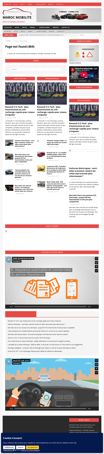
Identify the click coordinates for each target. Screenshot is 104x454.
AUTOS (15, 4)
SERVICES (50, 4)
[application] (84, 74)
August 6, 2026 (20, 164)
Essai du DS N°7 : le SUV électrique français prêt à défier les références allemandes (35, 351)
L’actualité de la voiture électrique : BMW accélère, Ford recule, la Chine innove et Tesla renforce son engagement (45, 345)
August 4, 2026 (20, 193)
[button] (52, 282)
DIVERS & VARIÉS (40, 4)
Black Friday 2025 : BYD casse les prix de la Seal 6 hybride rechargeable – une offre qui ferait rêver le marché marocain (57, 185)
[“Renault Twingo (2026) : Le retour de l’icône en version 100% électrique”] (41, 143)
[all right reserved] (19, 134)
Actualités (7, 4)
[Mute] (93, 81)
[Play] (72, 81)
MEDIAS (30, 4)
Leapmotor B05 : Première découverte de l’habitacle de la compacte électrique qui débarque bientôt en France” (56, 170)
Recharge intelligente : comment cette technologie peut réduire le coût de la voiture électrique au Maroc (42, 348)
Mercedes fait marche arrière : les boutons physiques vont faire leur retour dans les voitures (24, 188)
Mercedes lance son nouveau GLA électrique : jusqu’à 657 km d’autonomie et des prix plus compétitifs (24, 158)
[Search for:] (89, 35)
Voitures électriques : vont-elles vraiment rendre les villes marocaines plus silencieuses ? (25, 143)
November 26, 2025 (53, 176)
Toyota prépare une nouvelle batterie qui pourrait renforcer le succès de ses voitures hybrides (23, 173)
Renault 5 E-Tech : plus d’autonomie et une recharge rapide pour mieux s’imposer (20, 111)
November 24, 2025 (53, 146)
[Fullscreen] (96, 81)
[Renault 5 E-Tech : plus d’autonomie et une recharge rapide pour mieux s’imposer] (20, 93)
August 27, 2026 (11, 118)
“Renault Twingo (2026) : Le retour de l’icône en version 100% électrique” (57, 142)
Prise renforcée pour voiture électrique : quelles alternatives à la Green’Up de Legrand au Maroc (39, 341)
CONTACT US (59, 4)
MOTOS (23, 4)
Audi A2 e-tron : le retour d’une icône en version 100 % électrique (29, 338)
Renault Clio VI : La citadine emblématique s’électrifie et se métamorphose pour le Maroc (57, 155)
